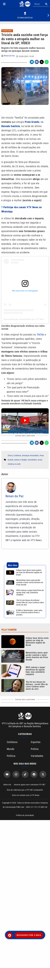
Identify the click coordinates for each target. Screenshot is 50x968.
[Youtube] (7, 774)
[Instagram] (16, 774)
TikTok (40, 334)
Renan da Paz (9, 56)
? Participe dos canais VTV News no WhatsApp (21, 209)
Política (11, 755)
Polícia (35, 749)
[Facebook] (34, 774)
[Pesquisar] (46, 4)
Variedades (7, 31)
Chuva (10, 455)
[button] (4, 4)
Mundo (10, 749)
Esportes (35, 742)
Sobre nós (7, 785)
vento (40, 460)
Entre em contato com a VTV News (25, 795)
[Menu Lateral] (4, 4)
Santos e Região (20, 460)
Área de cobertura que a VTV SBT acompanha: (25, 790)
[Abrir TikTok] (25, 774)
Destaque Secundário (30, 455)
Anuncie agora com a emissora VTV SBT (29, 785)
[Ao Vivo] (10, 935)
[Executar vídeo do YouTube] (25, 420)
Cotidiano (17, 455)
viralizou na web (14, 464)
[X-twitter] (42, 774)
